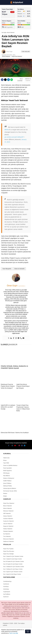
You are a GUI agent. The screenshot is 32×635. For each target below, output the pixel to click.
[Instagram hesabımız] (8, 632)
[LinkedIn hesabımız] (19, 632)
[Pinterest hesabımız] (17, 632)
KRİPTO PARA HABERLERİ (9, 13)
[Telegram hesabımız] (22, 632)
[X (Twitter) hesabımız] (6, 632)
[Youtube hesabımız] (11, 632)
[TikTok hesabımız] (14, 632)
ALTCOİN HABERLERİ (8, 20)
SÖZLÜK (4, 26)
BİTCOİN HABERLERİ (7, 17)
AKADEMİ (4, 23)
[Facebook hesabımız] (3, 632)
